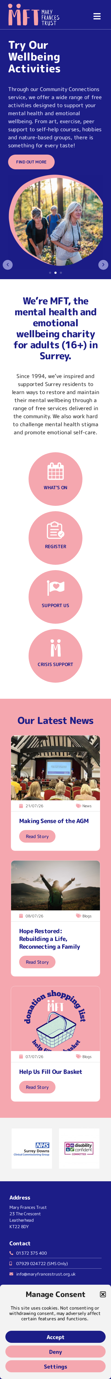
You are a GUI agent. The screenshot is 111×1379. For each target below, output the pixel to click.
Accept (56, 1337)
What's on (55, 487)
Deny (55, 1351)
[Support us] (55, 589)
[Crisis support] (55, 648)
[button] (103, 1294)
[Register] (55, 530)
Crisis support (55, 664)
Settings (55, 1366)
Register (55, 546)
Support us (55, 605)
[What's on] (55, 471)
